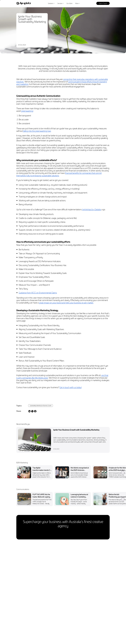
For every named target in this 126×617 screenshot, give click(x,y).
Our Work (69, 3)
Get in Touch (103, 3)
